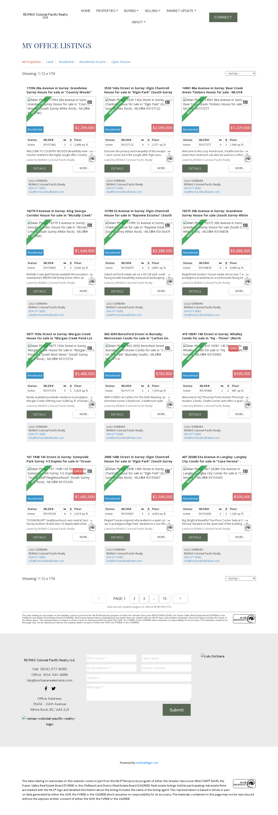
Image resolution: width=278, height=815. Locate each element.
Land (49, 62)
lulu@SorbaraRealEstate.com (46, 192)
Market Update (180, 10)
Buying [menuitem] (130, 10)
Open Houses (121, 62)
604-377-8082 (37, 188)
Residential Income (92, 62)
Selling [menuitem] (151, 10)
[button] (223, 17)
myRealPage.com (147, 763)
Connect (223, 17)
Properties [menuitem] (105, 10)
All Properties (31, 62)
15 (165, 598)
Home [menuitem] (86, 10)
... (154, 598)
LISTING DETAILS (39, 168)
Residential (66, 62)
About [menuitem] (137, 22)
